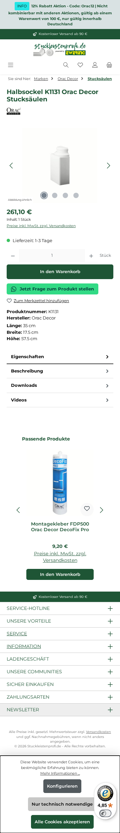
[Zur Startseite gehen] (60, 50)
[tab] (60, 357)
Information (24, 646)
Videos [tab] (19, 399)
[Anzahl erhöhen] (91, 255)
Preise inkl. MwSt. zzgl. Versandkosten (41, 225)
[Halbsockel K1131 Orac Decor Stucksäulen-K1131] (59, 165)
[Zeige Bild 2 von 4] (54, 195)
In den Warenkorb (60, 271)
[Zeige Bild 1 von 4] (44, 195)
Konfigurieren (62, 786)
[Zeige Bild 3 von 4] (65, 195)
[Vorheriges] (12, 165)
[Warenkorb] (109, 65)
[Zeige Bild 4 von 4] (76, 195)
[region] (60, 165)
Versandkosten (98, 732)
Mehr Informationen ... (60, 773)
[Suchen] (66, 65)
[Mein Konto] (95, 65)
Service (17, 634)
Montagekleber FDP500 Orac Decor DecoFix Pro (60, 527)
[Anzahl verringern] (13, 255)
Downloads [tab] (24, 385)
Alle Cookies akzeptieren (62, 821)
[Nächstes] (108, 165)
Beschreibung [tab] (27, 370)
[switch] (105, 813)
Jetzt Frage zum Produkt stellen (57, 288)
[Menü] (10, 65)
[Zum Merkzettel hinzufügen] (87, 509)
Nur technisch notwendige (62, 804)
